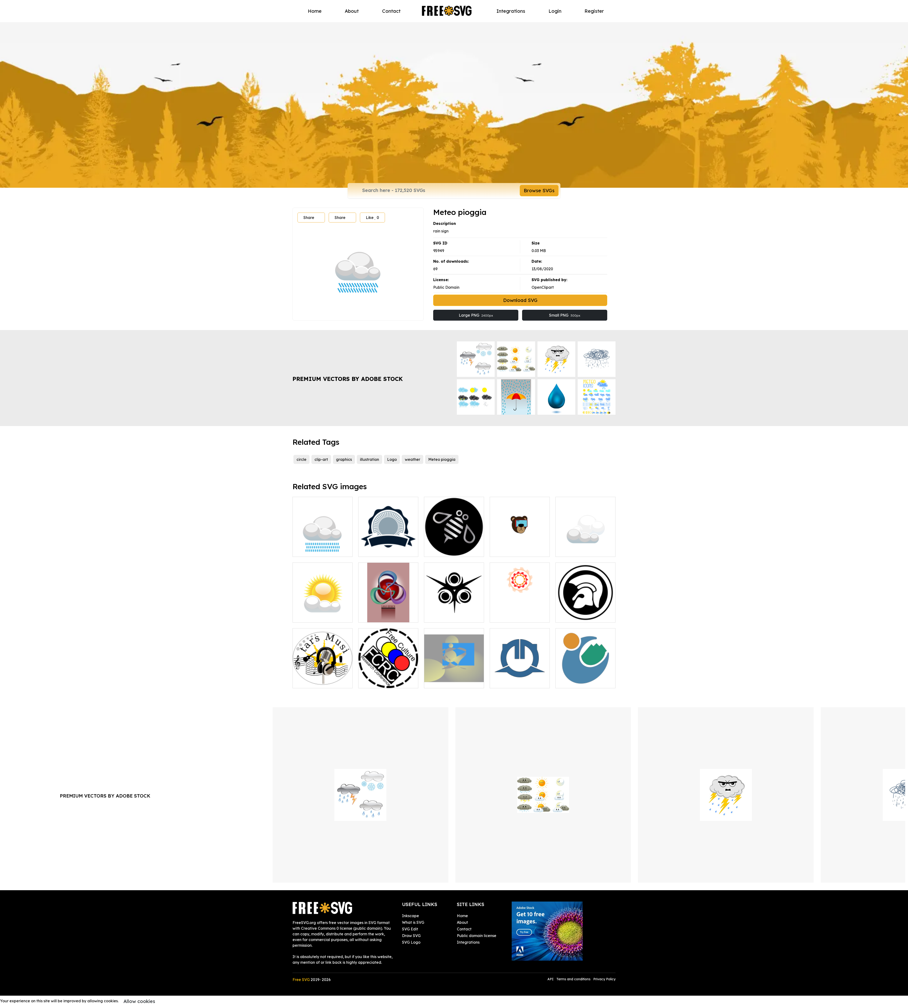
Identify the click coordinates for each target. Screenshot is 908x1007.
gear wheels (506, 616)
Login (555, 11)
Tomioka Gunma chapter (583, 681)
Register (594, 11)
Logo (392, 459)
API (550, 979)
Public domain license (476, 935)
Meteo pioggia (441, 459)
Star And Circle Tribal (448, 616)
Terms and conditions (573, 979)
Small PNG (564, 315)
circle (301, 459)
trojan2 (567, 616)
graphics (344, 459)
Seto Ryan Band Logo (515, 550)
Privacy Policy (604, 979)
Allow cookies (139, 1001)
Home (315, 11)
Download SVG (520, 300)
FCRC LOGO (374, 681)
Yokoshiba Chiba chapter (518, 681)
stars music (308, 681)
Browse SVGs (539, 190)
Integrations (511, 11)
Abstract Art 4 (441, 681)
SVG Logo (411, 942)
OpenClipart (543, 287)
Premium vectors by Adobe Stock (347, 378)
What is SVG (413, 922)
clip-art (321, 459)
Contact (391, 11)
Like (372, 217)
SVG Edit (410, 929)
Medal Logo (374, 550)
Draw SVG (411, 935)
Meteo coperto (311, 616)
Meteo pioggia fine (315, 550)
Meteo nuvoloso (575, 550)
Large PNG (476, 315)
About (352, 11)
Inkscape (410, 915)
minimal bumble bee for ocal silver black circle (454, 547)
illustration (369, 459)
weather (412, 459)
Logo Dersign (375, 616)
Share (308, 217)
